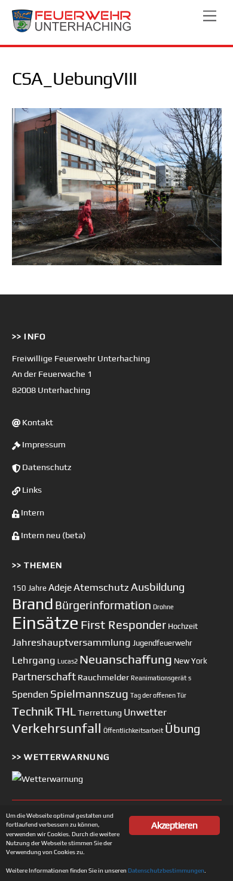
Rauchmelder (103, 677)
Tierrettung (100, 712)
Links (31, 490)
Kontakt (36, 422)
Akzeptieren (174, 825)
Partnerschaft (44, 677)
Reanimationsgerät (158, 678)
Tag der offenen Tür (158, 695)
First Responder (123, 624)
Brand (32, 603)
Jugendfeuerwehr (162, 643)
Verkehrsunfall (57, 728)
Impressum (43, 444)
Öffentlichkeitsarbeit (133, 730)
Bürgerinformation (103, 605)
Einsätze (45, 623)
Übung (182, 728)
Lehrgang (34, 660)
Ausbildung (158, 587)
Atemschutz (101, 587)
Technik (32, 711)
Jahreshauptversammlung (71, 642)
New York (190, 660)
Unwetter (145, 712)
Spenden (30, 694)
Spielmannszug (89, 693)
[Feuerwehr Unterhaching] (71, 30)
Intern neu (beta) (52, 535)
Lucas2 (67, 661)
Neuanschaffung (125, 659)
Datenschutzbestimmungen (166, 870)
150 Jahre (29, 588)
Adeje (60, 587)
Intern (31, 512)
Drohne (163, 606)
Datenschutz (46, 467)
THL (65, 711)
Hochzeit (183, 626)
